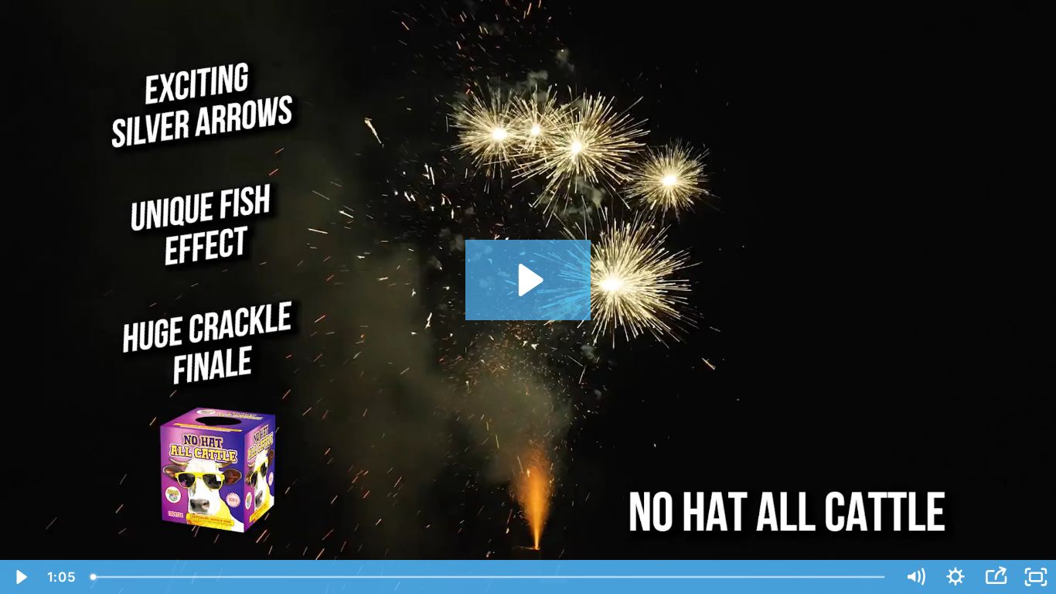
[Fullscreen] (1036, 577)
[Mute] (915, 577)
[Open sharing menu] (996, 577)
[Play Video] (20, 577)
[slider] (489, 577)
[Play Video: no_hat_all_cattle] (528, 280)
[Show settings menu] (955, 577)
